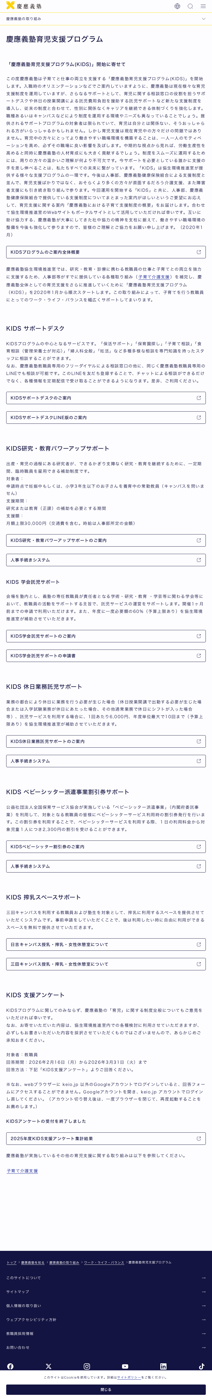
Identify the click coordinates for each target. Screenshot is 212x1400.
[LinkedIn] (163, 1366)
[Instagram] (87, 1366)
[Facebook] (10, 1366)
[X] (48, 1366)
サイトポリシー (129, 1377)
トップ (12, 1262)
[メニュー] (203, 6)
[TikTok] (201, 1366)
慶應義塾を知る (33, 1262)
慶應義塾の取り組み (64, 1262)
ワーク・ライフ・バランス (104, 1262)
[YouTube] (125, 1366)
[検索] (190, 6)
